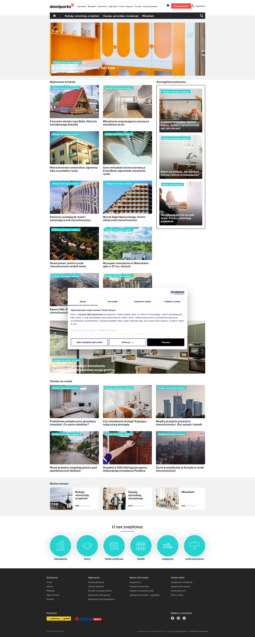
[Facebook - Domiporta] (172, 618)
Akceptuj (166, 342)
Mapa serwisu (53, 594)
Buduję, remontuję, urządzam (82, 15)
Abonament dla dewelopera (101, 599)
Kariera (50, 586)
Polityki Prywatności (199, 631)
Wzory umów (177, 594)
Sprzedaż (82, 6)
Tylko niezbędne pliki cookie (89, 342)
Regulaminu (183, 631)
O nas (49, 582)
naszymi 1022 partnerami (90, 314)
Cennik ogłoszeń (96, 586)
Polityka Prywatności (139, 586)
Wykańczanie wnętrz (180, 586)
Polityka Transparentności (141, 590)
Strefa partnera (178, 590)
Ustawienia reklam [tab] (142, 301)
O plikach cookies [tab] (172, 301)
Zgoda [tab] (83, 301)
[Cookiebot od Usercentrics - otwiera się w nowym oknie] (172, 293)
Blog (54, 15)
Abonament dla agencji (99, 594)
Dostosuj (126, 342)
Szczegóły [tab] (112, 301)
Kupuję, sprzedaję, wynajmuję (120, 15)
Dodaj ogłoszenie (181, 6)
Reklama (51, 590)
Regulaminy (135, 582)
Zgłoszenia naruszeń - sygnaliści (144, 594)
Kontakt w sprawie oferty (100, 590)
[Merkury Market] (59, 619)
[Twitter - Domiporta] (184, 618)
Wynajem (92, 6)
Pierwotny (102, 6)
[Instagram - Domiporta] (178, 618)
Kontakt (50, 599)
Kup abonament (150, 6)
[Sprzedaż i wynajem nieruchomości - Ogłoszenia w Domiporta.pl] (62, 6)
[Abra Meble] (88, 619)
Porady (138, 6)
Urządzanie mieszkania (181, 582)
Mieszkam (148, 15)
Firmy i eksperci (126, 6)
